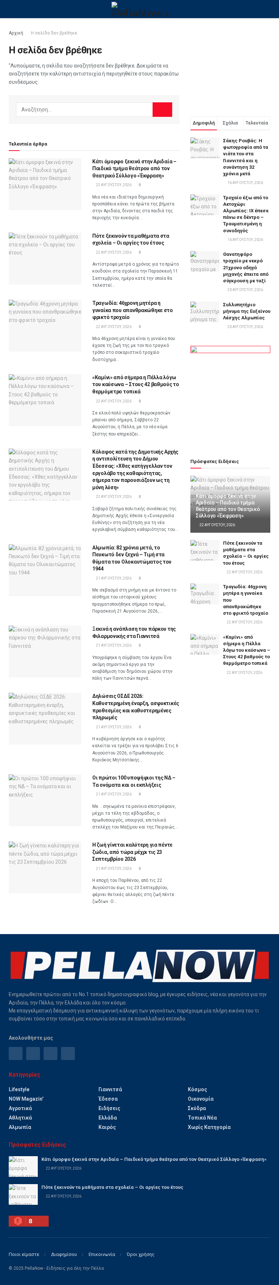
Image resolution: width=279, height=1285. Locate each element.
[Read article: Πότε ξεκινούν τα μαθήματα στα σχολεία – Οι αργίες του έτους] (45, 259)
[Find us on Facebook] (16, 1053)
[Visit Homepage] (139, 9)
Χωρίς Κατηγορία (209, 1127)
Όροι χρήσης (140, 1254)
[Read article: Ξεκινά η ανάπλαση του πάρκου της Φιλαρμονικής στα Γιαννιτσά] (45, 652)
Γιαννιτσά (110, 1089)
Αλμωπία (20, 1127)
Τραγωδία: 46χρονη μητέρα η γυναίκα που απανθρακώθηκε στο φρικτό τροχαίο (132, 310)
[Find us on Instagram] (33, 1053)
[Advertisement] (230, 65)
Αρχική (16, 33)
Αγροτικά (20, 1108)
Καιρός (107, 1127)
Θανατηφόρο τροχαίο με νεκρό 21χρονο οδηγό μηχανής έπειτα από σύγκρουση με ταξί (245, 267)
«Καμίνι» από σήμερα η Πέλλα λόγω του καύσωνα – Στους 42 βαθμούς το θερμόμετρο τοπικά (135, 384)
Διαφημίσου (64, 1254)
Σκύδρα (197, 1108)
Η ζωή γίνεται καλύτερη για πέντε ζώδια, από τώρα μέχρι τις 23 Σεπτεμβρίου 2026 (132, 852)
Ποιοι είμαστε (24, 1254)
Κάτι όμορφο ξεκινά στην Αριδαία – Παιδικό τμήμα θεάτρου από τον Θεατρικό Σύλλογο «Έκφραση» (134, 169)
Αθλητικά (20, 1118)
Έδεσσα (108, 1099)
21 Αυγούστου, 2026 (113, 578)
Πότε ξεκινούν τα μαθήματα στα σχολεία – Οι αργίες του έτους (112, 1187)
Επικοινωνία (102, 1254)
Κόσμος (197, 1089)
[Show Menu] (12, 9)
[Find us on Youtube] (68, 1053)
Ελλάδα (107, 1118)
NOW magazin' (26, 1099)
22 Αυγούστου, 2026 (113, 185)
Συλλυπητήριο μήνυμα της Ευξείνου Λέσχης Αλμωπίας (246, 311)
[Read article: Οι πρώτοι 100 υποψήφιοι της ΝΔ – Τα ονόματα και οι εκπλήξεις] (45, 800)
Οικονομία (201, 1099)
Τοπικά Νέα (202, 1118)
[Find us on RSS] (50, 1053)
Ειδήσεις (109, 1108)
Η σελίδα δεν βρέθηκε (54, 33)
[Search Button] (267, 9)
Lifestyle (19, 1089)
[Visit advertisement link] (230, 394)
